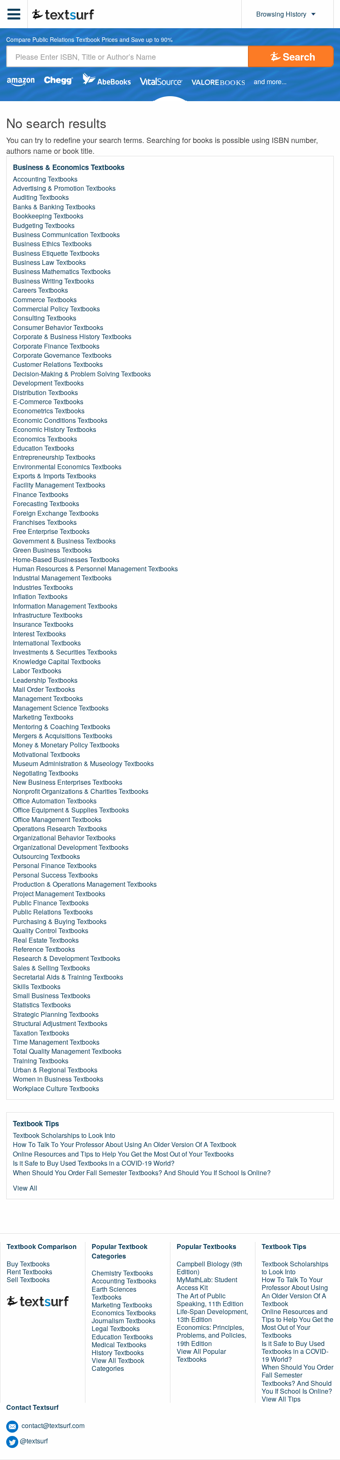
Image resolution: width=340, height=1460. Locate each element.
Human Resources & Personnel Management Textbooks (95, 568)
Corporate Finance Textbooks (56, 346)
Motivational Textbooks (46, 754)
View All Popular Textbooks (201, 1355)
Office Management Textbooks (57, 819)
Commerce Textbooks (45, 299)
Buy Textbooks (28, 1263)
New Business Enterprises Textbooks (67, 782)
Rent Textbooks (29, 1271)
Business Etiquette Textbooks (56, 253)
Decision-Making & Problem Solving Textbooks (82, 373)
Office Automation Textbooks (55, 800)
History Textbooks (118, 1352)
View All (25, 1188)
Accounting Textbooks (45, 179)
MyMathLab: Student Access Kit (207, 1283)
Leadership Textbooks (45, 680)
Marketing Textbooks (43, 717)
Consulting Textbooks (44, 318)
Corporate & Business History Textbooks (72, 336)
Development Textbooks (48, 383)
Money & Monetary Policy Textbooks (66, 744)
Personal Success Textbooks (55, 875)
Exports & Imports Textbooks (54, 475)
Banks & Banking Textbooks (54, 206)
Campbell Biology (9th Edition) (209, 1267)
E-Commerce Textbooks (48, 401)
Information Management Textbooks (65, 606)
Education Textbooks (43, 448)
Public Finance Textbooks (51, 902)
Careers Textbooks (40, 290)
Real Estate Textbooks (46, 940)
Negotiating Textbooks (45, 773)
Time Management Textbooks (56, 1042)
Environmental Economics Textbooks (67, 466)
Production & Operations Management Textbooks (85, 884)
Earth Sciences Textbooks (114, 1293)
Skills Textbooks (37, 986)
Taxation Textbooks (41, 1033)
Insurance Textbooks (43, 624)
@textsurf (34, 1440)
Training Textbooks (40, 1060)
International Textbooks (47, 643)
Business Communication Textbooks (66, 234)
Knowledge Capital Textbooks (57, 661)
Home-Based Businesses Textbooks (66, 559)
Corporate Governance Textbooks (62, 355)
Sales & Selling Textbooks (51, 968)
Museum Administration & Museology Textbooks (83, 763)
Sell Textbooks (28, 1279)
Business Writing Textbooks (53, 281)
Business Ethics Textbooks (52, 243)
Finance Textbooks (40, 494)
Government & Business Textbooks (64, 541)
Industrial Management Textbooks (62, 577)
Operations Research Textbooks (60, 828)
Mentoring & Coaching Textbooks (61, 726)
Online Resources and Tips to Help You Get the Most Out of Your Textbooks (123, 1154)
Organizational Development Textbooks (71, 847)
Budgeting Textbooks (44, 225)
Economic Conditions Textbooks (60, 420)
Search (299, 56)
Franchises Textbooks (45, 522)
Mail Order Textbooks (44, 689)
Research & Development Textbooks (66, 958)
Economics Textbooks (45, 439)
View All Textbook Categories (118, 1364)
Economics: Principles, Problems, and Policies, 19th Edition (211, 1335)
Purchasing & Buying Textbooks (60, 921)
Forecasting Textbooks (46, 503)
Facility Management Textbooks (59, 485)
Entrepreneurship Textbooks (54, 457)
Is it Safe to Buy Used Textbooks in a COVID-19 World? (94, 1163)
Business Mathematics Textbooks (62, 271)
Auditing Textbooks (41, 197)
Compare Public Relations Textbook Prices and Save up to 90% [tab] (89, 40)
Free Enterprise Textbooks (51, 531)
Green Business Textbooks (52, 550)
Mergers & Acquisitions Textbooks (62, 735)
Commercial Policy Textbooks (56, 308)
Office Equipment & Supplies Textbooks (71, 810)
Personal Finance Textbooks (55, 865)
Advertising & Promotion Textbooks (64, 188)
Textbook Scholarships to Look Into (64, 1135)
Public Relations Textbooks (53, 912)
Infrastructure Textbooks (48, 615)
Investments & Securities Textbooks (65, 652)
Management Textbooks (48, 698)
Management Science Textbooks (61, 708)
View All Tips (281, 1399)
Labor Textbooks (37, 670)
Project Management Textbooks (59, 893)
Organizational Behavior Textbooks (64, 837)
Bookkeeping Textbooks (48, 216)
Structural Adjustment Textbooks (60, 1023)
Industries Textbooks (43, 587)
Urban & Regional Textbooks (55, 1069)
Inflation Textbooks (40, 596)
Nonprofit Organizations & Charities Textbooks (80, 791)
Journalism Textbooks (123, 1320)
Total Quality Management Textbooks (67, 1051)
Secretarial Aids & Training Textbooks (68, 977)
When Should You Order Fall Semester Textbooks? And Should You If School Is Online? (142, 1172)
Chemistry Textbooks (122, 1273)
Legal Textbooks (116, 1328)
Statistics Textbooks (42, 1004)
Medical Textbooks (119, 1344)
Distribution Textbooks (45, 392)
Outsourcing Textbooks (46, 856)
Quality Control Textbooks (50, 930)
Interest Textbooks (39, 633)
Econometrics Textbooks (49, 410)
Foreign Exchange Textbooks (56, 513)
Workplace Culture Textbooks (56, 1088)
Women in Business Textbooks (58, 1079)
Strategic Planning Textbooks (56, 1014)
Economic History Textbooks (54, 429)
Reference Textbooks (44, 949)
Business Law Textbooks (49, 262)
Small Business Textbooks (51, 995)
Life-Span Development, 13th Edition (212, 1315)
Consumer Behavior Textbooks (58, 327)
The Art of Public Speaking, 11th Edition (210, 1299)
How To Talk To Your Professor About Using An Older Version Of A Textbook (124, 1144)
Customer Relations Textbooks (58, 364)
